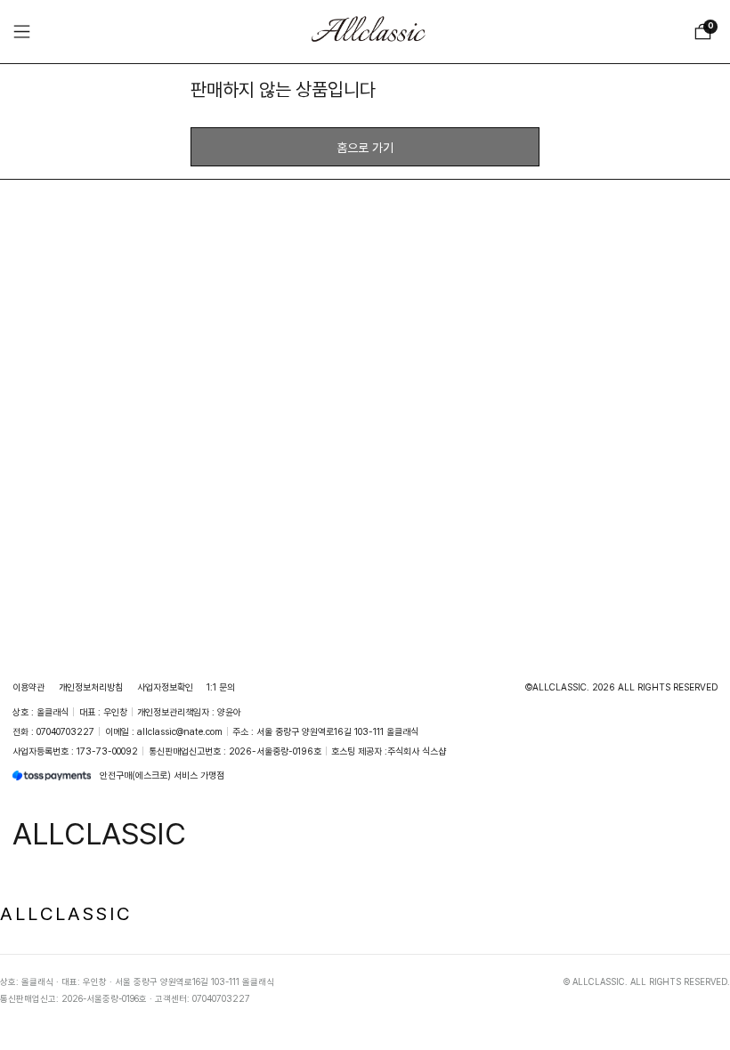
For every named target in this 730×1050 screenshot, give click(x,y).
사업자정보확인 (165, 687)
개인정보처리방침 (91, 687)
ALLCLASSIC (66, 913)
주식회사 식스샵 (416, 751)
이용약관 (28, 687)
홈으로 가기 (365, 147)
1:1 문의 (221, 687)
